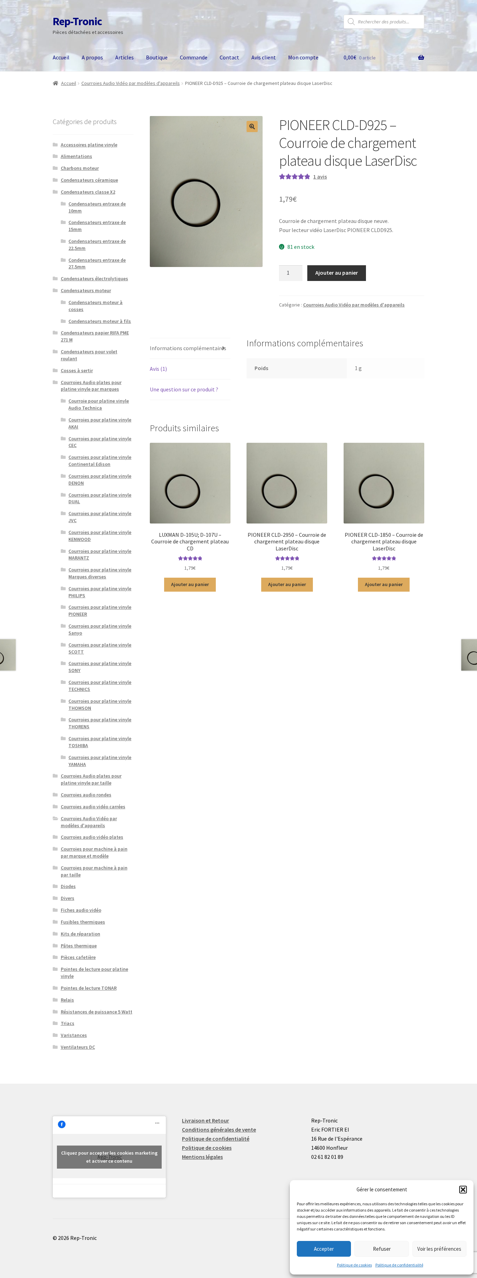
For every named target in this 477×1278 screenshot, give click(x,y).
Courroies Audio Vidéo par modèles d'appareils (130, 83)
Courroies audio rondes (86, 795)
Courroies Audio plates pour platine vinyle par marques (91, 385)
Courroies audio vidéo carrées (93, 806)
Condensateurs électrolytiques (94, 278)
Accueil (61, 57)
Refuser (382, 1248)
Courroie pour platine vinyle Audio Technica (98, 404)
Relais (67, 1000)
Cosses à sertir (77, 370)
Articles (124, 57)
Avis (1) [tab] (158, 368)
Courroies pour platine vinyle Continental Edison (99, 460)
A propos (92, 57)
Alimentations (76, 156)
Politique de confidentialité (399, 1265)
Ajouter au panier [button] (190, 584)
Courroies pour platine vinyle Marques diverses (99, 573)
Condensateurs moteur (86, 290)
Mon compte (303, 57)
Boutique (157, 57)
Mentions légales (202, 1156)
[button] (463, 1189)
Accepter (324, 1248)
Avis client (263, 57)
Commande (193, 57)
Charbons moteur (80, 168)
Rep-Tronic (77, 21)
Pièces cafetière (78, 957)
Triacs (67, 1023)
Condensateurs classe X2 (88, 192)
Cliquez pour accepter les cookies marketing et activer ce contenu (109, 1157)
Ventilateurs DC (78, 1047)
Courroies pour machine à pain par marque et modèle (94, 852)
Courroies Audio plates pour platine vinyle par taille (91, 779)
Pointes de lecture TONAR (89, 988)
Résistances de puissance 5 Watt (96, 1012)
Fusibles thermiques (83, 922)
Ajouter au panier (336, 272)
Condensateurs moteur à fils (99, 321)
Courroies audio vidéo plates (92, 837)
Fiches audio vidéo (81, 910)
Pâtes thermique (79, 946)
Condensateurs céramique (89, 180)
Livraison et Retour (205, 1120)
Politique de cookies (354, 1265)
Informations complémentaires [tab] (188, 348)
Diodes (68, 886)
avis (320, 176)
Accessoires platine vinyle (89, 145)
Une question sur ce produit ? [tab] (184, 389)
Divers (67, 898)
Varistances (74, 1035)
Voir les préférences (439, 1248)
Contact (229, 57)
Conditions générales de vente (219, 1129)
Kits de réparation (80, 934)
